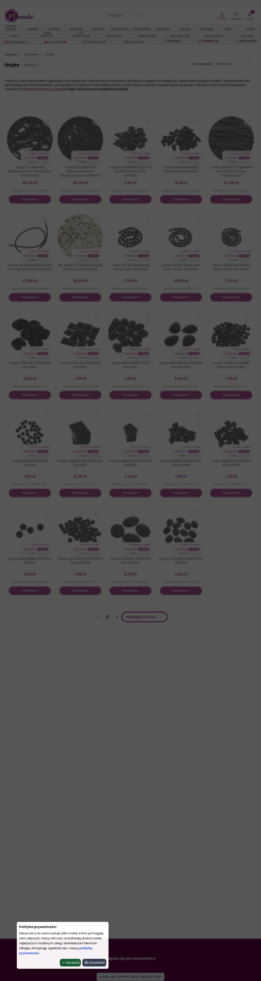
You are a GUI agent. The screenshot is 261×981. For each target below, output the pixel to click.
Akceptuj (72, 962)
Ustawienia (96, 962)
